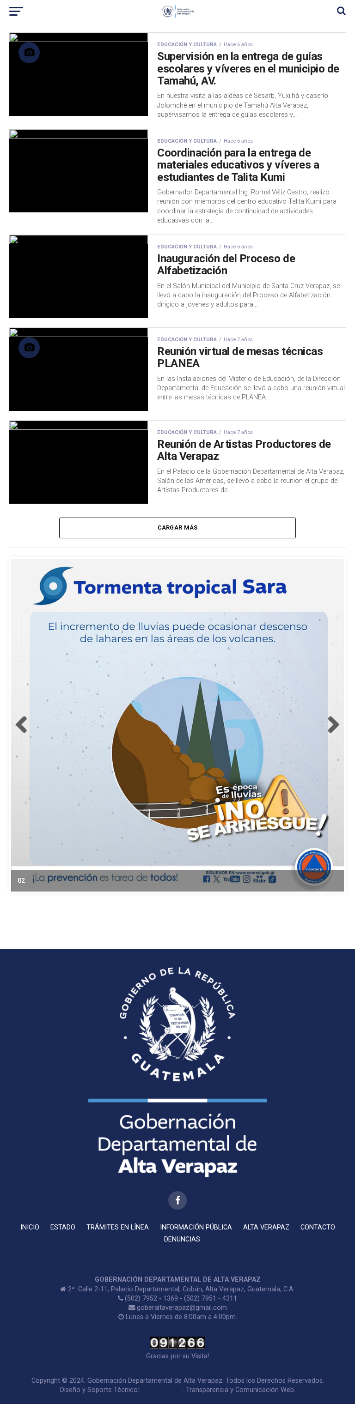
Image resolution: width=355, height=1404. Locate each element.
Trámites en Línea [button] (117, 1227)
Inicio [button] (29, 1227)
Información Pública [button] (196, 1227)
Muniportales (160, 1390)
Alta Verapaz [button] (266, 1227)
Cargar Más (178, 527)
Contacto (317, 1227)
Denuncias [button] (182, 1239)
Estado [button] (62, 1227)
